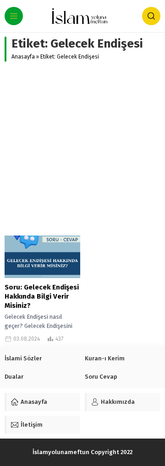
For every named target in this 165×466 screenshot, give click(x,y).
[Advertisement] (82, 148)
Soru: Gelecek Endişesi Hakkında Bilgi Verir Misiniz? (42, 296)
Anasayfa (23, 57)
